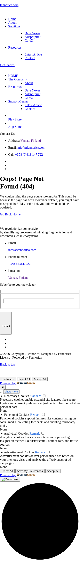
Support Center (18, 101)
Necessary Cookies (16, 396)
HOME (13, 75)
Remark (35, 414)
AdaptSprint (32, 37)
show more (11, 391)
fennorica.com (9, 5)
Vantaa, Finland (31, 140)
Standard (35, 396)
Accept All (40, 379)
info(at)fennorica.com (31, 147)
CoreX (29, 40)
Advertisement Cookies (19, 452)
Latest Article (33, 54)
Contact (30, 58)
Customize (8, 379)
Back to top (7, 364)
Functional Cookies (16, 414)
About (29, 83)
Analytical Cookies (16, 433)
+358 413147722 (19, 263)
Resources (15, 86)
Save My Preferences (30, 471)
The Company (17, 79)
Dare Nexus (32, 33)
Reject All (24, 379)
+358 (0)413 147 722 (29, 154)
